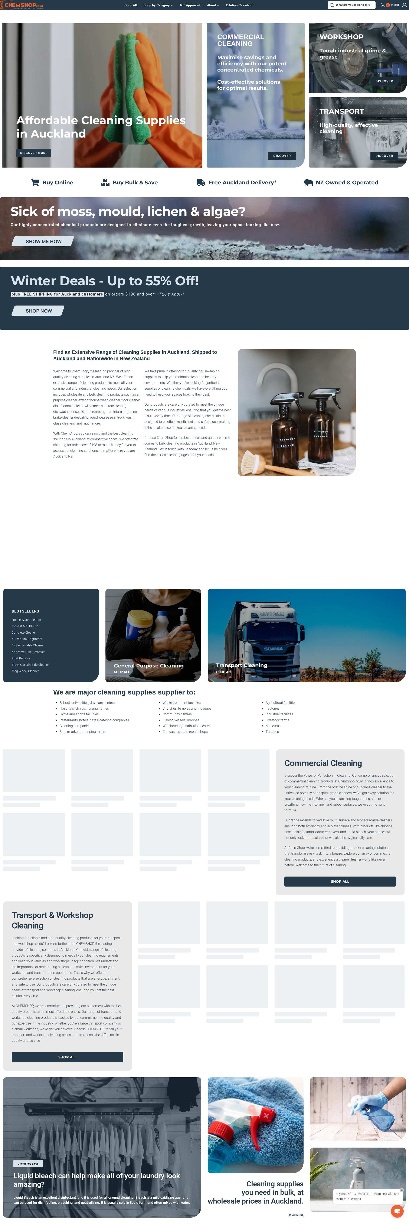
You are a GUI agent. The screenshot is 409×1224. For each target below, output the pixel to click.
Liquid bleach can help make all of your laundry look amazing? (96, 1180)
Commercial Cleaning (323, 763)
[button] (397, 1211)
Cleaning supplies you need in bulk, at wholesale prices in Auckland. (256, 1192)
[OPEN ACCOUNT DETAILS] (404, 5)
